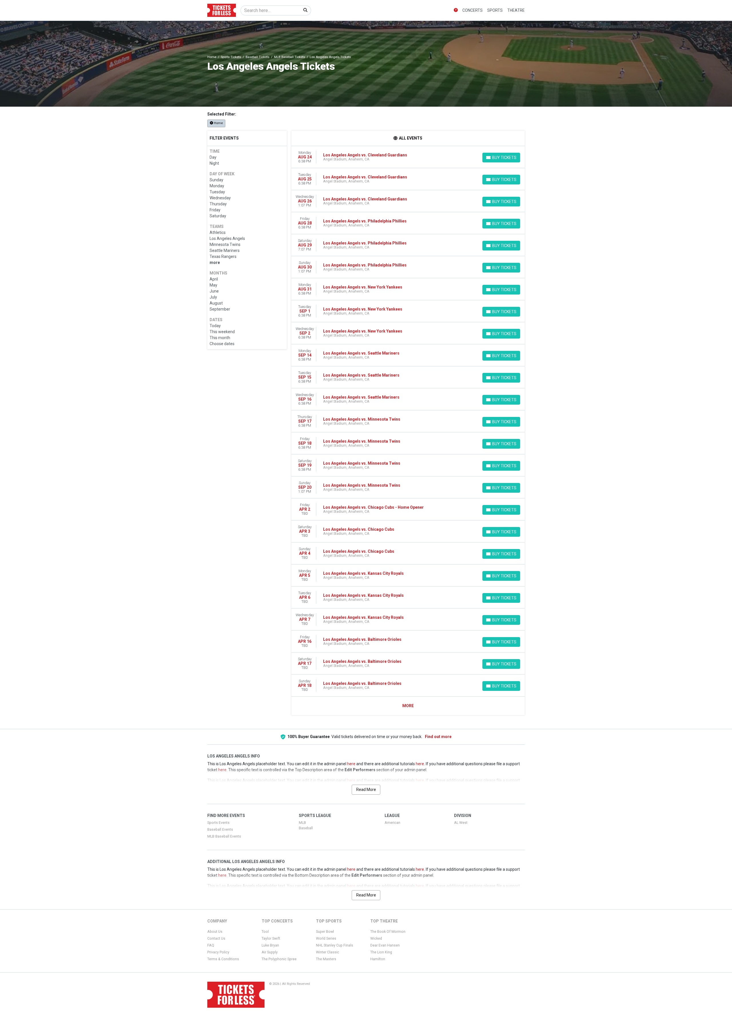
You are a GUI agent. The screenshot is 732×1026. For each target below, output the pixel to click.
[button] (455, 10)
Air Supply (270, 952)
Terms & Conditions (223, 959)
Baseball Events (220, 830)
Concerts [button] (472, 10)
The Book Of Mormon (387, 932)
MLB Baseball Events (224, 836)
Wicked (376, 938)
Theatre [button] (516, 10)
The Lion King (381, 952)
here (351, 763)
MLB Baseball (306, 825)
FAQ (210, 945)
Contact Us (216, 938)
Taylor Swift (271, 938)
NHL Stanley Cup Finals (334, 945)
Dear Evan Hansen (385, 945)
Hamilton (377, 959)
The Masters (326, 959)
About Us (214, 932)
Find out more (438, 736)
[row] (408, 157)
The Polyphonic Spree (279, 959)
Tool (265, 932)
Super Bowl (325, 932)
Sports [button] (495, 10)
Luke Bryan (270, 945)
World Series (326, 938)
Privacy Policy (218, 952)
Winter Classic (327, 952)
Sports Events (218, 823)
